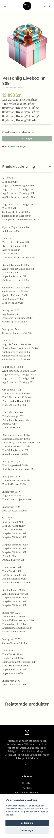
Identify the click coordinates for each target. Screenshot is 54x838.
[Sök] (44, 6)
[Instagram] (26, 765)
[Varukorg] (49, 6)
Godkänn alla (27, 823)
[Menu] (4, 6)
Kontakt (27, 787)
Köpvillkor (27, 783)
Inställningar (27, 830)
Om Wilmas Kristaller (27, 792)
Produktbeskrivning (18, 167)
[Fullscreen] (27, 46)
